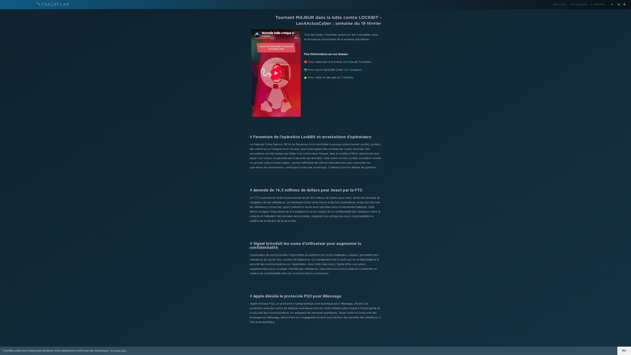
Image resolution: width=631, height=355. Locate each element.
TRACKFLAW (56, 5)
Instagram (355, 69)
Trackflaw (347, 77)
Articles (560, 4)
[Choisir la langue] (624, 4)
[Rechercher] (612, 4)
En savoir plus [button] (118, 350)
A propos (598, 4)
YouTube (348, 61)
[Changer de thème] (619, 4)
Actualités (579, 4)
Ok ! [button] (624, 350)
